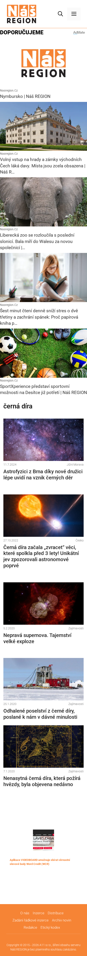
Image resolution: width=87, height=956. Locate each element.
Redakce (30, 927)
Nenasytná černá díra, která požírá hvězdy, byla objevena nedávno (41, 781)
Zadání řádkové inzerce (30, 920)
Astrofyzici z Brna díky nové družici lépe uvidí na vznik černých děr (43, 475)
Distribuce (56, 913)
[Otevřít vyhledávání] (60, 14)
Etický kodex (50, 927)
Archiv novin (61, 920)
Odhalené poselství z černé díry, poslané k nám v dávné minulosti (40, 714)
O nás (24, 913)
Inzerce (38, 913)
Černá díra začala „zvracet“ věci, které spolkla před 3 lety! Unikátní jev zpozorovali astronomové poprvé (41, 556)
